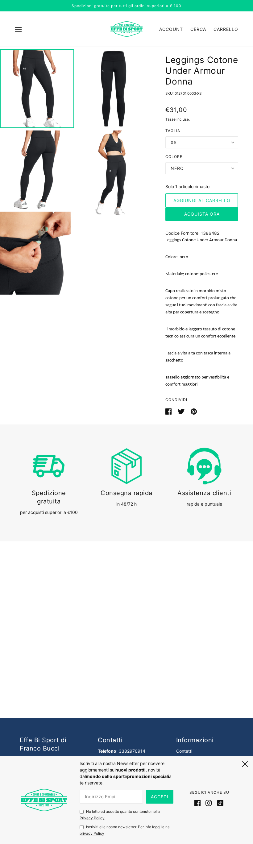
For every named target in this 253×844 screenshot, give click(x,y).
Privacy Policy (92, 818)
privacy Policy (92, 833)
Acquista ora (202, 214)
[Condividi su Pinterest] (193, 411)
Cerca (198, 29)
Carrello (226, 29)
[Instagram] (208, 802)
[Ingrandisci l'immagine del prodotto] (37, 88)
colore (173, 156)
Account (171, 29)
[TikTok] (219, 802)
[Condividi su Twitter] (181, 411)
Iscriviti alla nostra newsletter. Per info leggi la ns (124, 830)
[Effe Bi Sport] (126, 28)
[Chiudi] (245, 763)
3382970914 (132, 751)
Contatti (184, 751)
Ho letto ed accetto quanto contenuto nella (120, 814)
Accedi (159, 796)
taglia (172, 130)
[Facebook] (198, 802)
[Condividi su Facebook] (169, 411)
